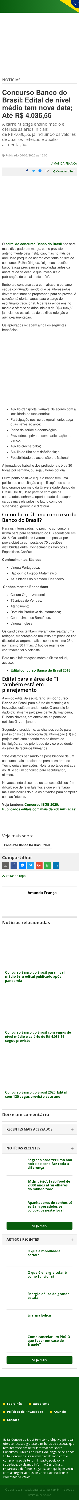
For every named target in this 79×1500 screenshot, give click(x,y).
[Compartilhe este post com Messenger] (40, 171)
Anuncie (60, 1412)
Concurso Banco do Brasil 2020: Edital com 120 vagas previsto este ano (36, 1094)
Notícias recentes (23, 1148)
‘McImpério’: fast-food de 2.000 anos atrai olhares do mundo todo (49, 1185)
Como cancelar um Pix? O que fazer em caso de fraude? (49, 1340)
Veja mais (39, 1226)
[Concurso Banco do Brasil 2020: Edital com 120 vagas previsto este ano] (39, 1086)
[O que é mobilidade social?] (15, 1256)
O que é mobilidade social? (44, 1253)
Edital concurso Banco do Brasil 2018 (40, 670)
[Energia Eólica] (15, 1320)
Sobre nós (14, 1404)
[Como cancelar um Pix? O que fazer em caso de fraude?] (15, 1341)
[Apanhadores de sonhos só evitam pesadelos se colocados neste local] (15, 1207)
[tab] (39, 1129)
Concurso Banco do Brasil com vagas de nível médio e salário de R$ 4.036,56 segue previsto (38, 1036)
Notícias (11, 79)
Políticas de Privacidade (25, 1412)
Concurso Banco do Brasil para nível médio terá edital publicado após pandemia (35, 976)
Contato (13, 1420)
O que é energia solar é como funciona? (47, 1274)
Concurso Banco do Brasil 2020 (27, 845)
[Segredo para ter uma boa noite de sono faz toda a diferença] (15, 1165)
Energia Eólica (39, 1315)
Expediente (41, 1404)
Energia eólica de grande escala (49, 1295)
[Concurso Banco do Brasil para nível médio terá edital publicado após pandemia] (39, 966)
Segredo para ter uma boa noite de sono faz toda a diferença (50, 1164)
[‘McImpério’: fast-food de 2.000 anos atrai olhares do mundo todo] (15, 1186)
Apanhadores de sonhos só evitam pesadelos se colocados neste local (50, 1206)
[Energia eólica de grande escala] (15, 1298)
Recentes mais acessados (29, 1129)
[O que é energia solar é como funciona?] (15, 1277)
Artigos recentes (23, 1239)
